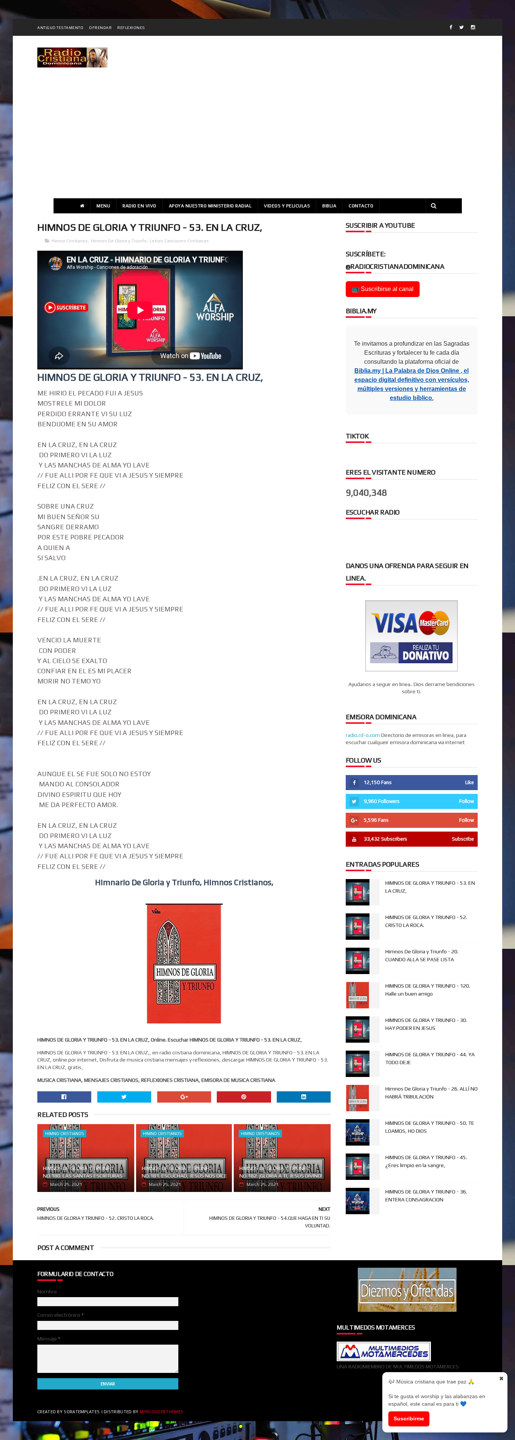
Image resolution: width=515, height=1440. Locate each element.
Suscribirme (409, 1418)
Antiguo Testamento (60, 28)
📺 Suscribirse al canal (383, 289)
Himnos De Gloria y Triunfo (119, 241)
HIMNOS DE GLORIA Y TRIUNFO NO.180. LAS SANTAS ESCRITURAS (83, 1172)
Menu (103, 205)
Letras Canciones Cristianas (179, 241)
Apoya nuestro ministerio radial (210, 205)
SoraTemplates (82, 1411)
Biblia (329, 205)
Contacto (361, 205)
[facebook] (451, 27)
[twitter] (461, 27)
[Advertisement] (257, 142)
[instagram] (473, 27)
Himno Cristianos (70, 241)
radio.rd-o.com (363, 735)
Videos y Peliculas (287, 205)
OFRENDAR (100, 28)
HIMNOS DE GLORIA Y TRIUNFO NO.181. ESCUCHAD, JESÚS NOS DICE (184, 1172)
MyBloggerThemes (162, 1411)
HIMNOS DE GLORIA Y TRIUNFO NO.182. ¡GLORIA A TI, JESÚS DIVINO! (280, 1172)
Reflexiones (131, 28)
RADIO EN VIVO (139, 205)
